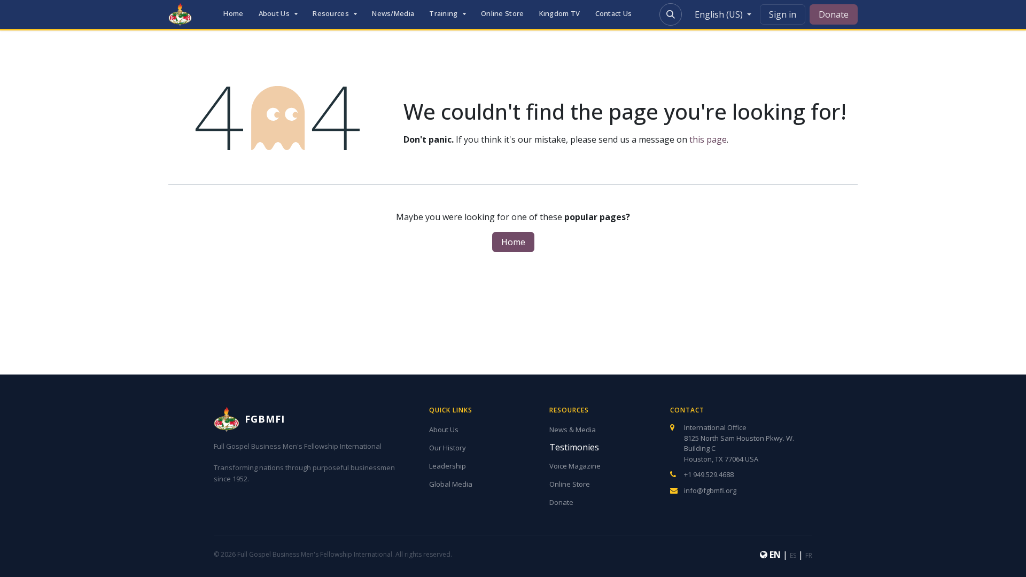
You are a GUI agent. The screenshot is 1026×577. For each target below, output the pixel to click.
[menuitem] (233, 14)
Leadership (447, 466)
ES (793, 555)
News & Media (572, 429)
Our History (447, 448)
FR (808, 555)
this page (708, 139)
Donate (834, 14)
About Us (443, 429)
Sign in (782, 14)
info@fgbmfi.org (710, 490)
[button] (670, 14)
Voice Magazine (575, 466)
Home (513, 242)
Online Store (569, 484)
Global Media (450, 484)
